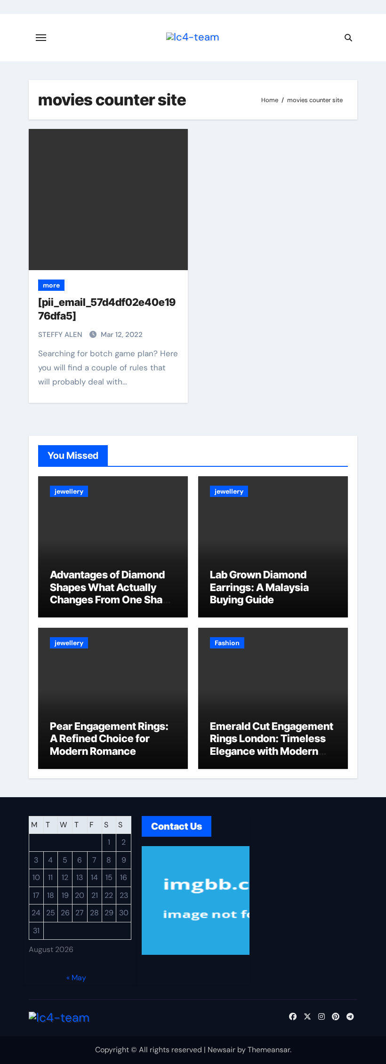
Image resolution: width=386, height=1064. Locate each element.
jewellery (69, 491)
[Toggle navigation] (40, 37)
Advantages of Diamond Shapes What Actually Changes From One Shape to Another (112, 593)
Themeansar (269, 1050)
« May (76, 978)
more (51, 285)
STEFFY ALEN (61, 334)
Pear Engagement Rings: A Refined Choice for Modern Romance (109, 738)
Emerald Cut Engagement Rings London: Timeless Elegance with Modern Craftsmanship (271, 744)
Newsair (221, 1050)
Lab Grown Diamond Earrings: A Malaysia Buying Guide (259, 587)
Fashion (227, 643)
